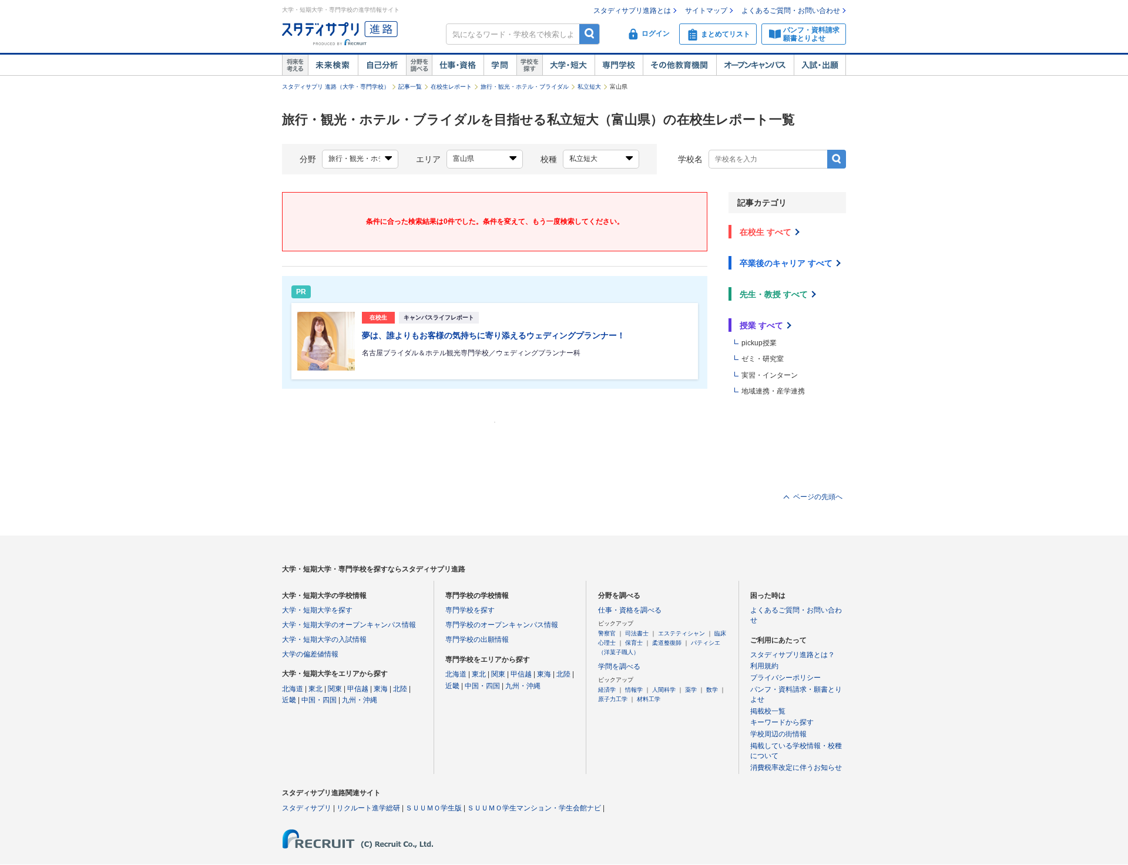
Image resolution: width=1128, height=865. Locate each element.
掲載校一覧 (767, 711)
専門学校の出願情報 (477, 639)
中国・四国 (319, 700)
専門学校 (619, 65)
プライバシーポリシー (785, 678)
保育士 (634, 643)
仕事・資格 (458, 65)
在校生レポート (451, 86)
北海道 (292, 689)
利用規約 (764, 666)
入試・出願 (820, 65)
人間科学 (664, 689)
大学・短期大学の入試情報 (324, 639)
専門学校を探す (470, 610)
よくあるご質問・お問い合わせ (790, 10)
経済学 (607, 689)
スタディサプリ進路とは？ (792, 655)
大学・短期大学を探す (317, 610)
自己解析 (382, 65)
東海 (381, 689)
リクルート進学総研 (368, 808)
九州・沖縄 (359, 700)
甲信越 (357, 689)
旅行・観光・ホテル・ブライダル (525, 86)
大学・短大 (568, 65)
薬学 (691, 689)
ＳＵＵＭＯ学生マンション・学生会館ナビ (534, 808)
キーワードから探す (782, 722)
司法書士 (637, 633)
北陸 (400, 689)
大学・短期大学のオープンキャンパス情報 (349, 625)
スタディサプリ (306, 808)
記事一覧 (410, 86)
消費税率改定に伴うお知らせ (796, 767)
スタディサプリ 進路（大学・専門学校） (336, 86)
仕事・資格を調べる (630, 610)
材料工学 (648, 699)
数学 (712, 689)
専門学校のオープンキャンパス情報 (501, 625)
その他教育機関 (679, 65)
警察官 (607, 633)
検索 (589, 33)
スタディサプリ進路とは (632, 10)
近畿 (289, 700)
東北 (315, 689)
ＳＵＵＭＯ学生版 (433, 808)
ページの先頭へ (817, 497)
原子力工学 (612, 699)
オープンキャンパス (755, 65)
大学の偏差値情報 (310, 654)
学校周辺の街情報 (778, 734)
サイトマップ (706, 10)
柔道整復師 (667, 643)
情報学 (634, 689)
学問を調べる (619, 666)
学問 (500, 65)
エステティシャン (681, 633)
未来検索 (333, 65)
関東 (335, 689)
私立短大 (589, 86)
